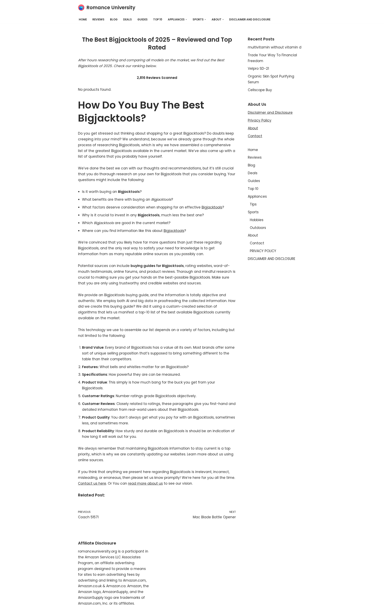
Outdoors (258, 227)
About (253, 128)
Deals (127, 19)
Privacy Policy (259, 120)
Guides (142, 19)
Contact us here (92, 483)
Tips (253, 204)
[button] (186, 19)
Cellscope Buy (260, 90)
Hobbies (256, 219)
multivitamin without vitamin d (274, 47)
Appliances (257, 196)
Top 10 (157, 19)
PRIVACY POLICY (263, 251)
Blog (114, 19)
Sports (253, 212)
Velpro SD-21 (258, 68)
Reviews (98, 19)
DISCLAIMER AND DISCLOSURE (249, 19)
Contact (255, 136)
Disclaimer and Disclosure (270, 112)
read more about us (145, 483)
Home (83, 19)
